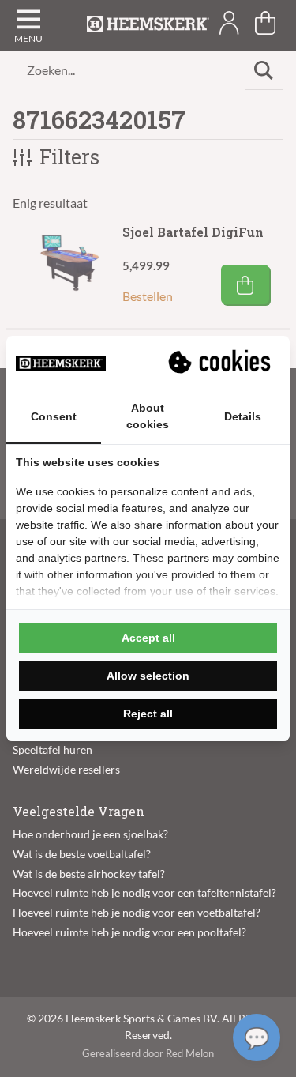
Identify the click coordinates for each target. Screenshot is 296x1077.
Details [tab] (242, 416)
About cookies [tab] (147, 416)
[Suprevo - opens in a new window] (221, 362)
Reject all (148, 713)
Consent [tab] (54, 416)
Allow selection (148, 675)
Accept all (148, 637)
